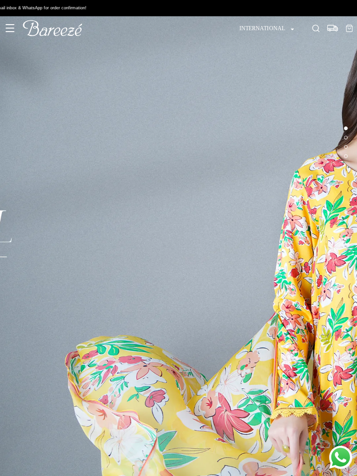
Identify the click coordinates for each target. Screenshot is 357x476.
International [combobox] (262, 28)
